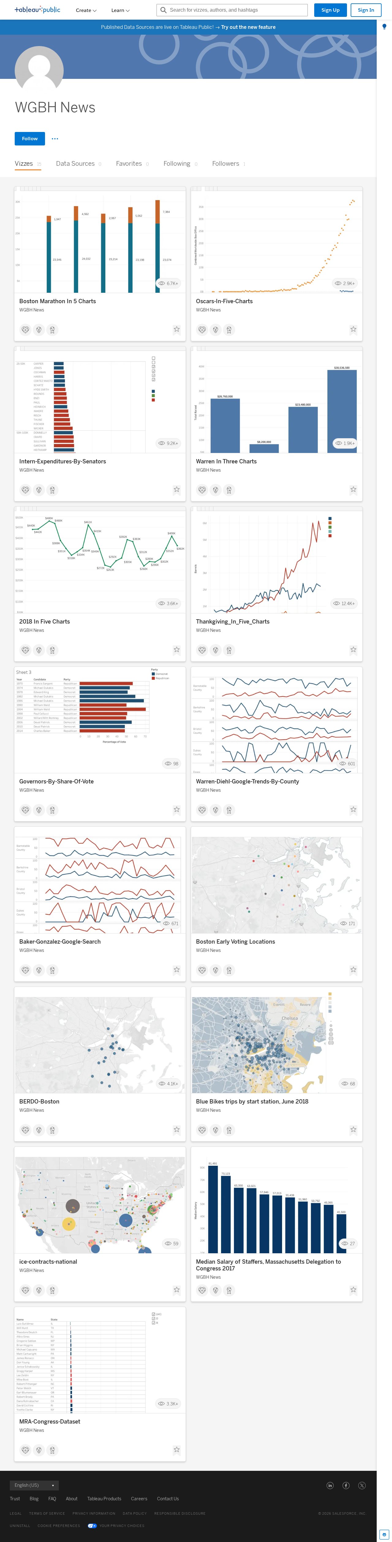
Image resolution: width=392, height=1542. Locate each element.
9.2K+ (172, 443)
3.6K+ (172, 603)
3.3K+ (172, 1403)
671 (175, 923)
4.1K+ (172, 1083)
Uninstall (20, 1526)
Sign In (366, 10)
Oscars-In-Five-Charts (224, 301)
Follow (30, 138)
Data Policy (135, 1514)
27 (352, 1243)
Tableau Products (104, 1498)
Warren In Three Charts (226, 461)
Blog (34, 1498)
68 (352, 1083)
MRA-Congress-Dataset (49, 1421)
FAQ (52, 1498)
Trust (15, 1498)
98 (175, 763)
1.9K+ (349, 443)
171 (352, 923)
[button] (330, 1485)
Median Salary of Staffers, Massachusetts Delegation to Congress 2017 (268, 1265)
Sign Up (331, 10)
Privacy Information (94, 1514)
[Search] (162, 10)
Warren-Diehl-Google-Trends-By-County (247, 781)
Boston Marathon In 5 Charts (57, 301)
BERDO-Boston (39, 1101)
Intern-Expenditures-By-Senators (62, 461)
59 (175, 1243)
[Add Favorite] (177, 330)
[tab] (384, 27)
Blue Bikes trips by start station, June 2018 (252, 1101)
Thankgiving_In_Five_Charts (233, 621)
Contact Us (168, 1498)
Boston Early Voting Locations (235, 941)
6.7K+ (172, 283)
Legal (16, 1514)
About (71, 1498)
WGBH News (31, 310)
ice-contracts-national (48, 1261)
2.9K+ (349, 283)
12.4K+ (348, 603)
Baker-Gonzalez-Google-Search (60, 941)
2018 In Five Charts (44, 621)
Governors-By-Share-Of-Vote (56, 781)
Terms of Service (47, 1514)
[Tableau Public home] (37, 10)
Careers (139, 1498)
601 (351, 763)
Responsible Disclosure (180, 1514)
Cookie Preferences (59, 1526)
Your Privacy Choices (122, 1526)
